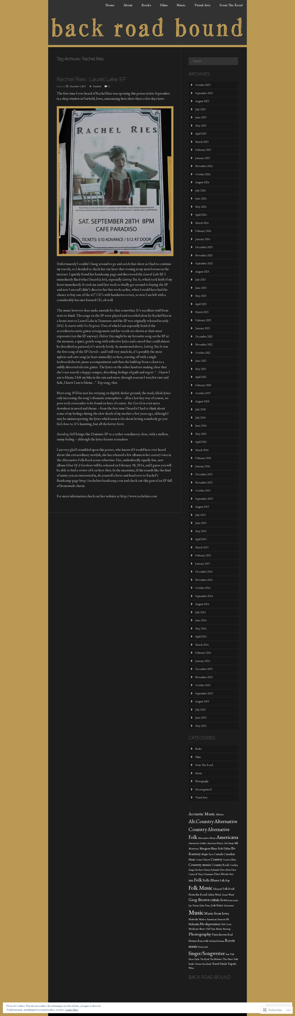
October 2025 (202, 85)
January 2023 (202, 328)
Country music (200, 864)
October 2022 (202, 353)
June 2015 (200, 523)
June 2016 (200, 425)
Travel (215, 963)
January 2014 (202, 661)
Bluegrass (205, 848)
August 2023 (202, 271)
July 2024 (200, 190)
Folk (198, 880)
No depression (210, 924)
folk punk (217, 888)
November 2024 (204, 166)
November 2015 (204, 482)
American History (215, 843)
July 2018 (200, 409)
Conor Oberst (203, 859)
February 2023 (203, 320)
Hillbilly (215, 900)
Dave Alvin (225, 870)
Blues (214, 848)
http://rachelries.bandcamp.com (101, 480)
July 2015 (200, 515)
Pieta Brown (219, 934)
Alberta (220, 814)
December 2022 (204, 336)
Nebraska (194, 924)
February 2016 (203, 458)
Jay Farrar (194, 905)
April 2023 (200, 304)
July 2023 (200, 279)
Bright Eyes (207, 854)
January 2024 (202, 239)
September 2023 (204, 263)
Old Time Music (214, 929)
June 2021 (200, 361)
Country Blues (229, 859)
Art (226, 843)
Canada (218, 854)
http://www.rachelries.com (138, 496)
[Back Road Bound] (147, 44)
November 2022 (204, 344)
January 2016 (202, 466)
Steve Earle (194, 959)
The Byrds (204, 959)
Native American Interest (212, 919)
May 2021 (200, 369)
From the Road (198, 894)
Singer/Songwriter (207, 953)
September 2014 (204, 596)
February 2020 (203, 385)
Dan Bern (199, 869)
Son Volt (229, 954)
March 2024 (201, 223)
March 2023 (201, 312)
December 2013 (204, 669)
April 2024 (200, 215)
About (128, 5)
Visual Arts (202, 5)
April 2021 (200, 377)
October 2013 (202, 685)
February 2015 (203, 555)
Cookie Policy (71, 1009)
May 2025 (200, 125)
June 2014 (200, 620)
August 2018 (202, 401)
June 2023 (200, 288)
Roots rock (203, 946)
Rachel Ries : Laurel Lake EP (91, 79)
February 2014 (203, 653)
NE (227, 919)
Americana (227, 837)
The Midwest (216, 959)
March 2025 (201, 142)
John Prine (205, 905)
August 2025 (202, 101)
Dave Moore (221, 874)
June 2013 (200, 717)
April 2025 (200, 133)
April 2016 (200, 442)
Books (146, 5)
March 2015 (201, 547)
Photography (202, 781)
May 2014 (200, 628)
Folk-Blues (211, 880)
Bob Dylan (224, 848)
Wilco (191, 967)
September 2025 (204, 93)
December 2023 (204, 247)
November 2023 (204, 255)
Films (164, 5)
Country (216, 859)
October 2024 (202, 174)
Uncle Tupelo (228, 963)
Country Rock (220, 865)
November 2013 (204, 677)
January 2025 (202, 158)
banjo (231, 843)
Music (181, 5)
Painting (226, 928)
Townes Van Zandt (203, 963)
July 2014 (200, 612)
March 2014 (201, 645)
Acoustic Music (202, 814)
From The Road (231, 5)
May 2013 (200, 726)
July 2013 (200, 709)
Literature (229, 905)
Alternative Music (207, 838)
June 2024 (200, 198)
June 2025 (200, 117)
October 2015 (202, 490)
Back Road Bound (210, 977)
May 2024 (200, 207)
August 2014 (202, 604)
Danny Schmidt (211, 870)
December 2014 (204, 571)
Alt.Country (201, 821)
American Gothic (198, 843)
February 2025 (203, 150)
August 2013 (202, 701)
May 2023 (200, 296)
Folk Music (201, 887)
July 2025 (200, 109)
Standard (97, 86)
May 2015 (200, 531)
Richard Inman (216, 941)
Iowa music (233, 900)
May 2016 (200, 434)
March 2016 (201, 450)
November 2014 (204, 580)
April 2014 (200, 636)
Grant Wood (228, 894)
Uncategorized (203, 789)
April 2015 (200, 539)
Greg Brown (199, 899)
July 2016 (200, 417)
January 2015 (202, 563)
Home (109, 5)
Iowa (224, 899)
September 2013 (204, 693)
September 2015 (204, 499)
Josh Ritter (217, 905)
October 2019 (202, 393)
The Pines (227, 959)
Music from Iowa (216, 913)
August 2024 (202, 182)
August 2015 (202, 507)
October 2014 (202, 588)
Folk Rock (229, 889)
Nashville (193, 919)
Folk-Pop (225, 880)
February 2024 (203, 231)
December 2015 (204, 474)
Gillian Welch (214, 894)
